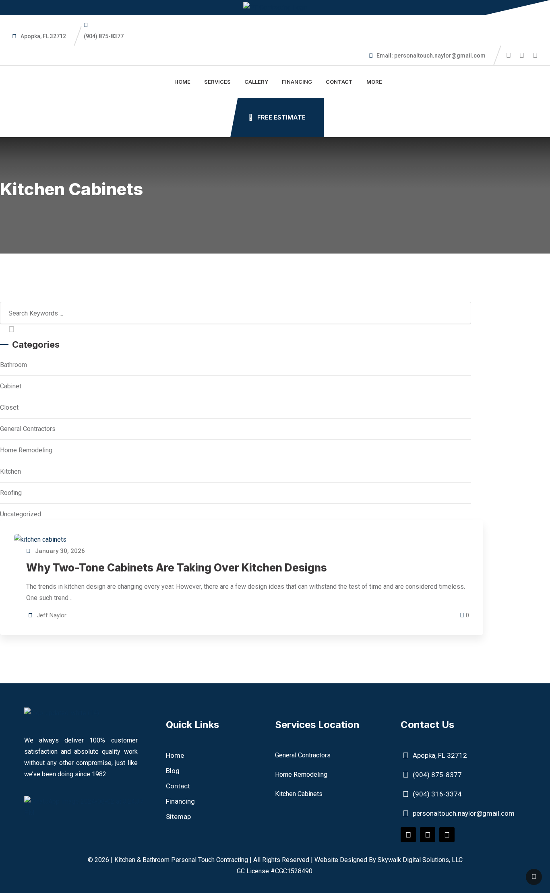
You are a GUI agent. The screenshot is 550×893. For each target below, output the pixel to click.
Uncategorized (20, 514)
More (374, 81)
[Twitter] (427, 834)
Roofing (11, 493)
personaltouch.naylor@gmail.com (440, 55)
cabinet (10, 386)
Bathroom (13, 365)
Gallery (256, 81)
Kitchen (10, 471)
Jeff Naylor (51, 615)
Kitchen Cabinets (299, 794)
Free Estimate (281, 117)
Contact (339, 81)
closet (9, 407)
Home (182, 81)
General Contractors (28, 429)
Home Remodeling (26, 450)
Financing (297, 81)
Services (217, 81)
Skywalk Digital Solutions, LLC (420, 860)
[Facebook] (408, 834)
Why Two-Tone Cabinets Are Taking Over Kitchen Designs (176, 567)
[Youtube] (447, 834)
